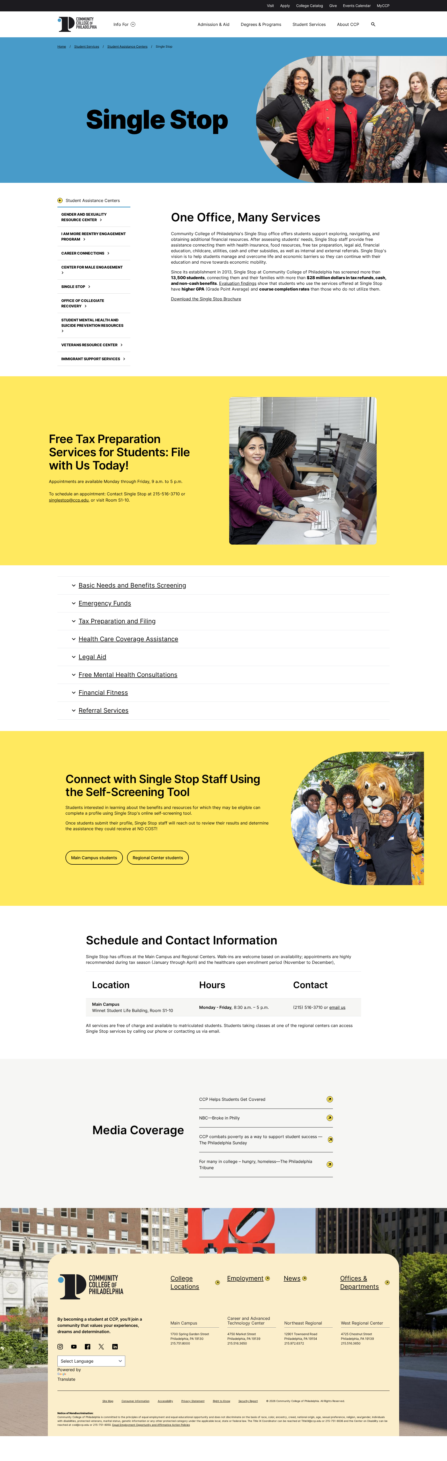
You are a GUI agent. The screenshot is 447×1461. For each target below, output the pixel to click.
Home (61, 46)
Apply (285, 5)
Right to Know (221, 1400)
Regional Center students (158, 857)
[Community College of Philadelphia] (77, 24)
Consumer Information (136, 1400)
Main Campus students (94, 857)
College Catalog (309, 5)
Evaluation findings (237, 283)
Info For (121, 24)
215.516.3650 (237, 1343)
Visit (270, 5)
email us (337, 1007)
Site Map (107, 1400)
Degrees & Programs (261, 24)
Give (333, 5)
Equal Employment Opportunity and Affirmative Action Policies (151, 1424)
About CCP (348, 24)
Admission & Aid (213, 24)
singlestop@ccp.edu (68, 500)
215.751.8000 (180, 1343)
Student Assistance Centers (127, 46)
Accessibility (165, 1400)
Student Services (309, 24)
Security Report (248, 1400)
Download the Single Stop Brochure (206, 298)
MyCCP (383, 5)
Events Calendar (357, 5)
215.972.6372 (294, 1343)
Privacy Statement (193, 1400)
